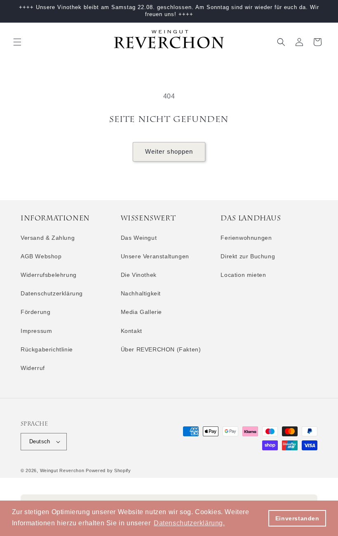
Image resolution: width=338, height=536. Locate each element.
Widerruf (33, 368)
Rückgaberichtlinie (47, 349)
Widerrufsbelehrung (49, 275)
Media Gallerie (141, 312)
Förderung (35, 312)
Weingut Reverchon (63, 470)
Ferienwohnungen (246, 237)
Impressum (36, 331)
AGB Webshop (41, 256)
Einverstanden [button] (297, 518)
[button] (17, 42)
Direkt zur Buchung (248, 256)
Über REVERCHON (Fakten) (161, 349)
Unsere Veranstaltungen (155, 256)
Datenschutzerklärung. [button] (189, 523)
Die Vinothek (139, 275)
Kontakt (131, 331)
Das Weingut (139, 237)
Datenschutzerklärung (52, 293)
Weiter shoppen (169, 151)
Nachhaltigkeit (141, 293)
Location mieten (243, 275)
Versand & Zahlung (48, 237)
